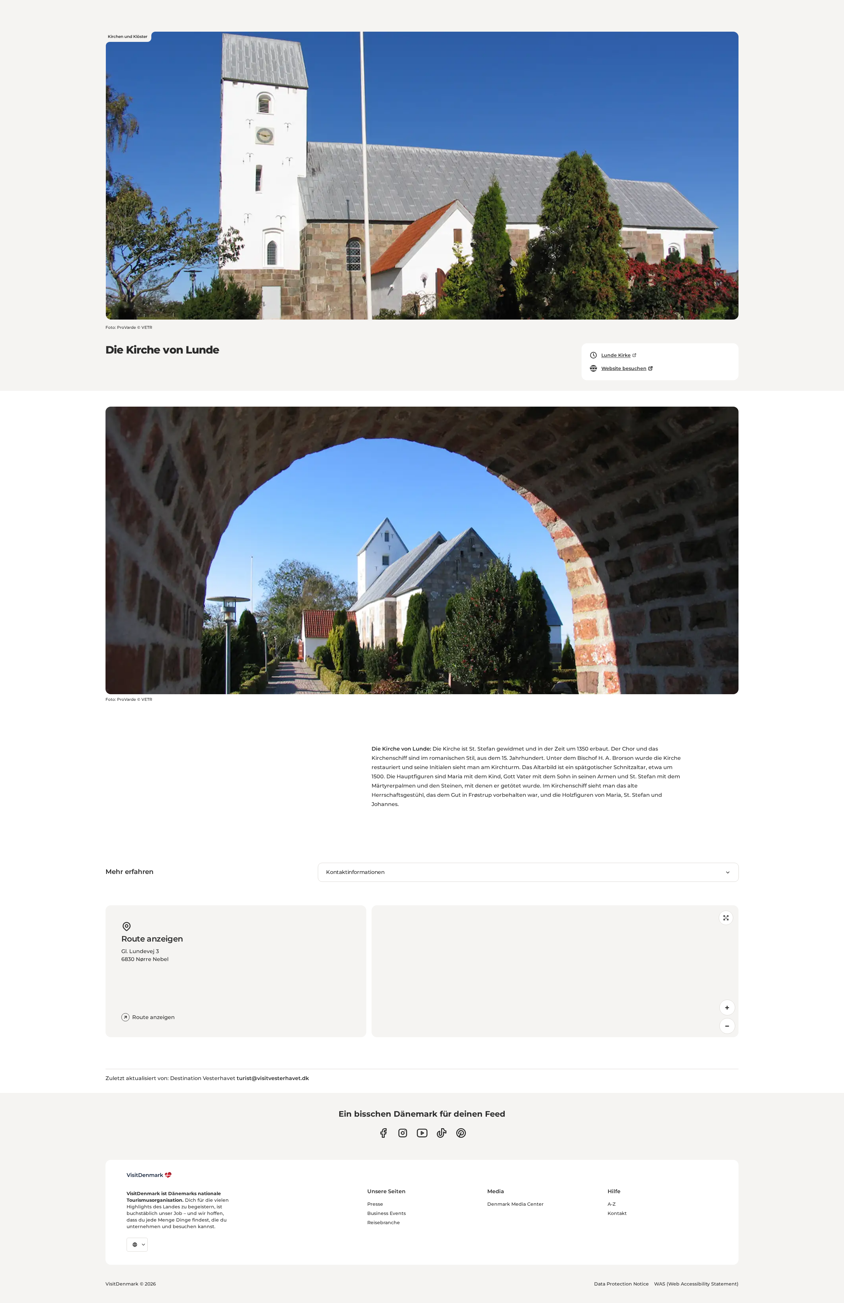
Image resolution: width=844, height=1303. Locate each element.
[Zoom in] (727, 1007)
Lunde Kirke (616, 355)
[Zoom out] (727, 1026)
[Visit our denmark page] (383, 1133)
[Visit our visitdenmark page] (422, 1133)
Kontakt (617, 1213)
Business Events (386, 1213)
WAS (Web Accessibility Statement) (696, 1284)
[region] (555, 971)
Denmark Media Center (515, 1204)
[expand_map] (726, 918)
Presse (375, 1204)
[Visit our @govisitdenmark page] (441, 1133)
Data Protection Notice (621, 1284)
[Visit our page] (402, 1133)
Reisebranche (383, 1222)
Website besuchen (624, 368)
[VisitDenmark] (149, 1175)
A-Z (612, 1204)
